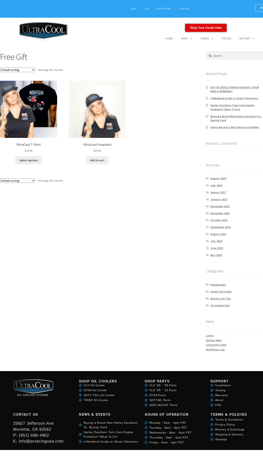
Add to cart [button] (97, 160)
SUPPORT (244, 38)
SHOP (184, 38)
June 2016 (216, 248)
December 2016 (220, 206)
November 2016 (220, 213)
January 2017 (218, 199)
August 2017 (218, 192)
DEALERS (184, 8)
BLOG (134, 8)
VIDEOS (204, 38)
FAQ (147, 8)
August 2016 (218, 234)
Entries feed (213, 340)
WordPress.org (215, 349)
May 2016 (216, 255)
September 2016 (220, 227)
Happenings (218, 284)
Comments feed (216, 345)
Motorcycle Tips (220, 298)
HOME (169, 38)
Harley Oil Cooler (221, 291)
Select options (28, 160)
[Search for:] (234, 56)
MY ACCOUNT (164, 8)
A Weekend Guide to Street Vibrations (234, 98)
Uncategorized (219, 305)
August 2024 (218, 178)
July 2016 (216, 241)
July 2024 (216, 185)
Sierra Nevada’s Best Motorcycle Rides (234, 127)
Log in (210, 335)
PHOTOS (226, 38)
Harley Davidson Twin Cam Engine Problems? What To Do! (232, 107)
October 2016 (218, 220)
